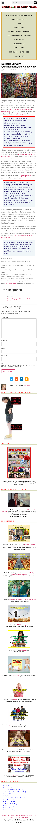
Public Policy (19, 28)
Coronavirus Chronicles (19, 52)
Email (3, 348)
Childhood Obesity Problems (19, 32)
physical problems (25, 176)
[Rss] (16, 379)
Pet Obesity (19, 48)
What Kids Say (19, 40)
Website (4, 355)
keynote (15, 699)
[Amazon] (26, 379)
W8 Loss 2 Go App (19, 44)
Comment (5, 317)
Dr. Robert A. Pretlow (21, 818)
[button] (2, 2)
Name (4, 340)
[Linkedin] (21, 379)
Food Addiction (19, 23)
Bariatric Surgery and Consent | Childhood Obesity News (20, 300)
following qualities (21, 114)
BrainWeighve (19, 56)
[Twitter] (11, 379)
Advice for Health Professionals (19, 15)
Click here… (27, 385)
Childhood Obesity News (10, 815)
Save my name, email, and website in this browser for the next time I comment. (18, 365)
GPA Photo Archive (11, 283)
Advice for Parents (19, 19)
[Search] (35, 2)
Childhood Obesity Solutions (19, 36)
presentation (23, 650)
